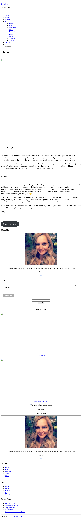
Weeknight (12, 38)
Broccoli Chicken (10, 503)
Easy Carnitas (9, 510)
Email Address (8, 287)
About (7, 17)
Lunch (11, 34)
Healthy (11, 40)
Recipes (7, 19)
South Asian (13, 28)
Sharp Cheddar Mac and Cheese (15, 512)
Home (7, 15)
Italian (11, 30)
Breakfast (12, 32)
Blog (6, 21)
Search (41, 303)
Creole (7, 474)
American (12, 23)
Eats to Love (5, 4)
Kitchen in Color (18, 516)
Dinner (11, 36)
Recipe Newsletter (10, 224)
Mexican (7, 478)
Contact (7, 42)
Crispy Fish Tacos (10, 507)
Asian (10, 25)
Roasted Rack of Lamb (12, 505)
